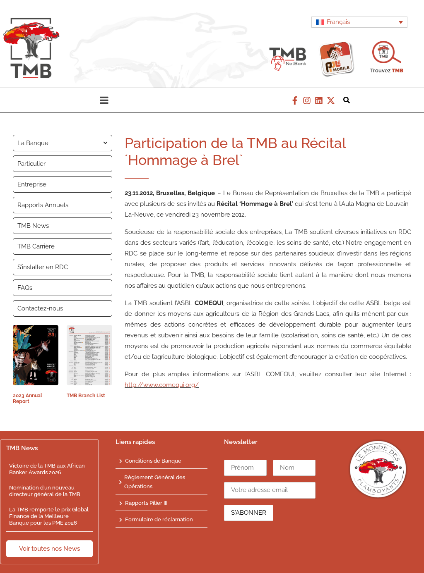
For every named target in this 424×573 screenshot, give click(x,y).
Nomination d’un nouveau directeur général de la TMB (44, 491)
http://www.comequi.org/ (162, 385)
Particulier (31, 163)
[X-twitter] (331, 100)
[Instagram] (307, 100)
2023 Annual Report (27, 398)
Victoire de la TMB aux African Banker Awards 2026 (47, 469)
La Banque (32, 143)
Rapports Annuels (42, 205)
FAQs (24, 287)
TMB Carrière (36, 246)
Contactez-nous (40, 308)
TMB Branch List (86, 396)
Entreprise (31, 184)
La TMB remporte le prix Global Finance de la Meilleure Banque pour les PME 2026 (49, 515)
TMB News (33, 225)
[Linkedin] (319, 100)
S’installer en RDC (42, 267)
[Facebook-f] (295, 100)
